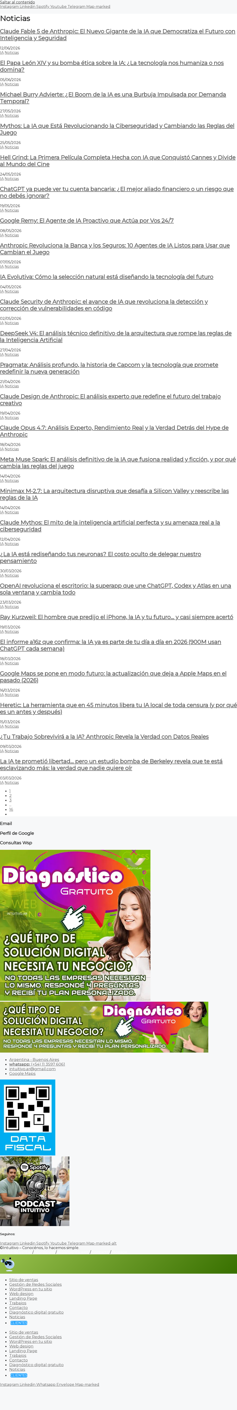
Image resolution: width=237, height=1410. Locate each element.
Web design (21, 1293)
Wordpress (44, 1252)
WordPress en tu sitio (30, 1289)
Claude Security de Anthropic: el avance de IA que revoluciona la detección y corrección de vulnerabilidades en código (104, 305)
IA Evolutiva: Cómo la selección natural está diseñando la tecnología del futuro (106, 276)
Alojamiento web (73, 1252)
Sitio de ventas (23, 1279)
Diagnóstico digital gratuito (36, 1312)
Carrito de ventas (15, 1252)
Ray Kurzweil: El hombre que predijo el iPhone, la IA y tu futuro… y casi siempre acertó (116, 617)
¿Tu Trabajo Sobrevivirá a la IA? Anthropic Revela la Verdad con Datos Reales (104, 736)
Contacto (100, 1252)
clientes (18, 1323)
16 (11, 809)
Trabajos (17, 1303)
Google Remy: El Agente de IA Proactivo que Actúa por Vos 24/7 (87, 220)
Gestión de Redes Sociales (35, 1284)
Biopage (119, 1252)
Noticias (12, 52)
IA (2, 52)
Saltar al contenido (17, 2)
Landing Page (23, 1298)
